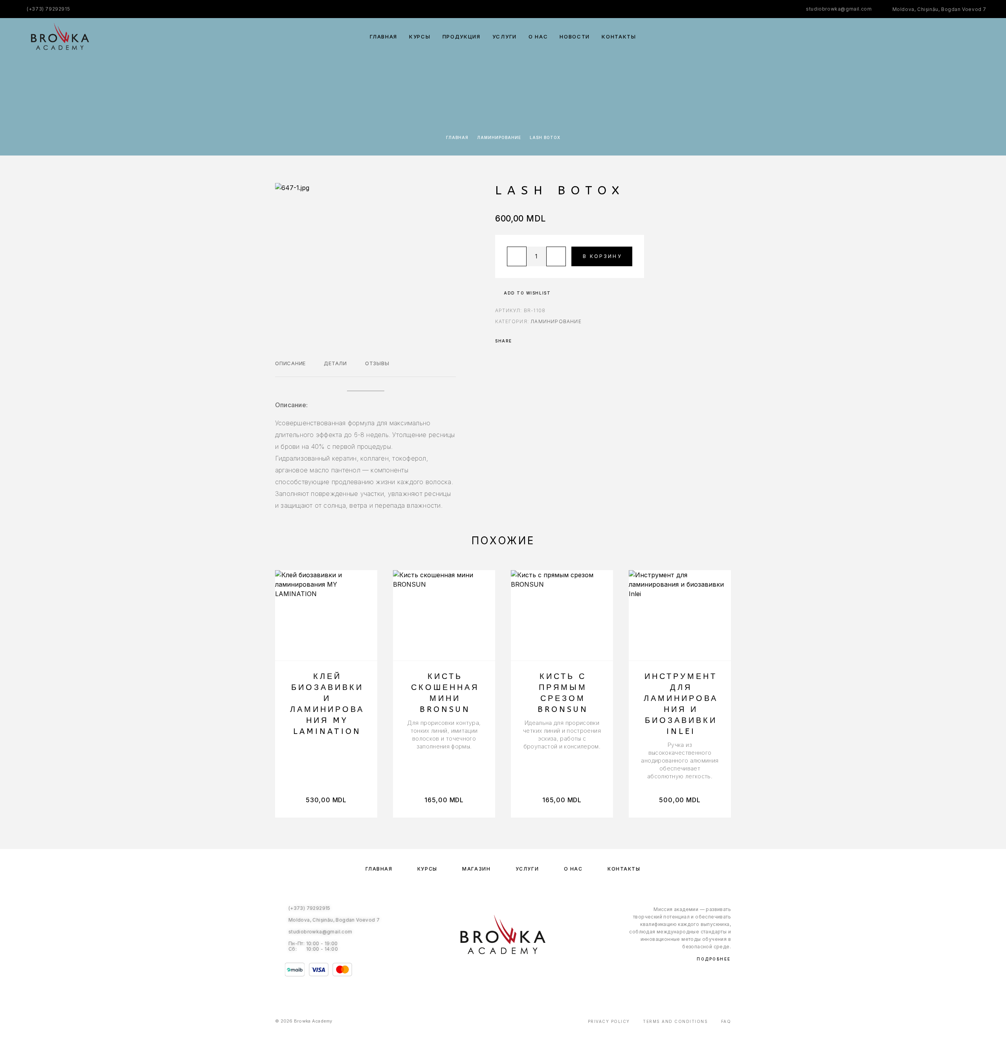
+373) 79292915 (49, 9)
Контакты (619, 37)
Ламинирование (499, 137)
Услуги (504, 37)
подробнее (714, 959)
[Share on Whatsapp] (530, 341)
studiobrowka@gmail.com (839, 9)
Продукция (461, 37)
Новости (575, 37)
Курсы (419, 37)
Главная (383, 37)
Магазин (476, 869)
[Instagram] (511, 973)
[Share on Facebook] (520, 341)
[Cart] (983, 36)
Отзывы (377, 363)
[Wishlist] (966, 36)
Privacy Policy (609, 1021)
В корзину (602, 256)
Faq (726, 1021)
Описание (290, 363)
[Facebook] (495, 973)
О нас (538, 37)
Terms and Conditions (675, 1021)
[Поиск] (930, 36)
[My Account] (948, 36)
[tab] (290, 368)
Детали (335, 363)
